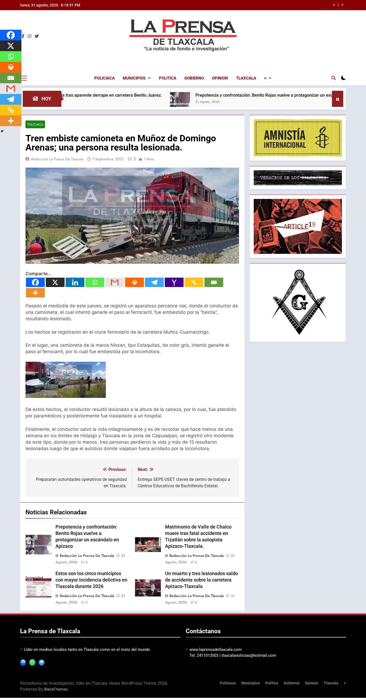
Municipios (134, 78)
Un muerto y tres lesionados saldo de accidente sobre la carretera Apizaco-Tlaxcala (201, 580)
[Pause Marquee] (337, 99)
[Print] (134, 282)
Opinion (220, 78)
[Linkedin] (75, 282)
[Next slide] (342, 5)
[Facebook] (35, 282)
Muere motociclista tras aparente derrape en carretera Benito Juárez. (68, 95)
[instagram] (29, 36)
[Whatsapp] (94, 282)
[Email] (213, 282)
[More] (35, 292)
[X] (55, 282)
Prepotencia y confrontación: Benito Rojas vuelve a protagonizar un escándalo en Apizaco (255, 95)
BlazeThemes (56, 689)
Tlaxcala (246, 78)
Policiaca (104, 78)
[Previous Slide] (334, 5)
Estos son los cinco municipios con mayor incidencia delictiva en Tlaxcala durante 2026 (91, 580)
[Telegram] (154, 282)
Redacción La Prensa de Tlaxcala (57, 159)
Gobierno (194, 78)
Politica (167, 78)
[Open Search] (333, 78)
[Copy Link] (194, 282)
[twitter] (36, 36)
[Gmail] (114, 282)
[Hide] (2, 131)
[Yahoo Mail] (174, 282)
